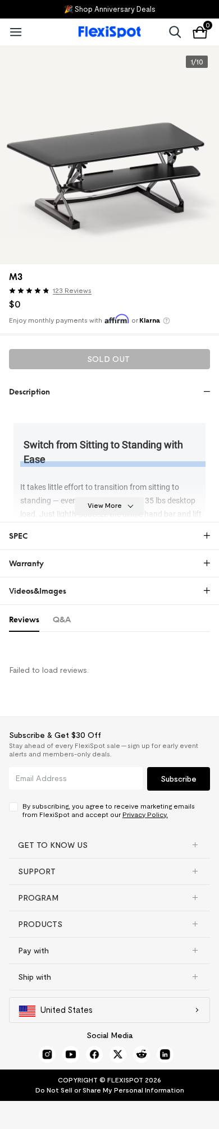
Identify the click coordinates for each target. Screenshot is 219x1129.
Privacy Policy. (145, 814)
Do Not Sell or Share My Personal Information (109, 1090)
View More (105, 505)
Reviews (24, 619)
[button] (53, 292)
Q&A (62, 619)
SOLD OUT (108, 359)
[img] (29, 290)
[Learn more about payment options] (166, 320)
